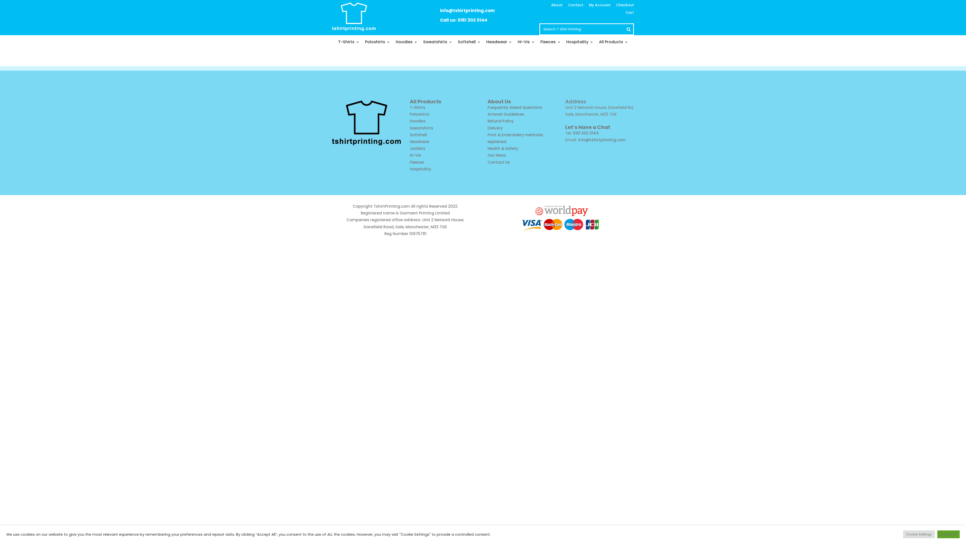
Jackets (417, 148)
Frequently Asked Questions (515, 107)
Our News (497, 155)
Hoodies (404, 42)
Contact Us (499, 162)
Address (575, 101)
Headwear (496, 42)
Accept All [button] (948, 534)
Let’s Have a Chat (587, 127)
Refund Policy (501, 121)
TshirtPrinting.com (392, 206)
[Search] (629, 29)
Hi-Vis (524, 42)
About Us (499, 101)
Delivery (495, 128)
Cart (630, 13)
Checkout (625, 5)
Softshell (467, 42)
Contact (575, 5)
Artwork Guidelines (506, 114)
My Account (600, 5)
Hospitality (577, 42)
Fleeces (548, 42)
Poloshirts (375, 42)
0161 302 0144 (586, 133)
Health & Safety (503, 148)
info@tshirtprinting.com (467, 11)
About (556, 5)
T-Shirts (346, 42)
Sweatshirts (435, 42)
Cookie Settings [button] (919, 534)
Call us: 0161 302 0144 (463, 20)
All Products (611, 42)
